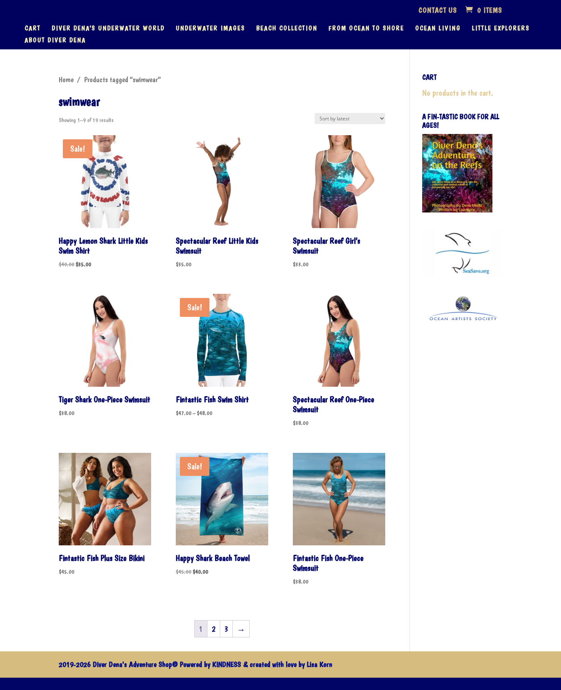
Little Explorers (501, 28)
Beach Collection (286, 28)
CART (33, 28)
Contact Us (437, 10)
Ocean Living (438, 28)
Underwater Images (210, 28)
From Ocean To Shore (366, 28)
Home (66, 79)
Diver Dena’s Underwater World (108, 28)
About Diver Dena (55, 40)
